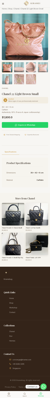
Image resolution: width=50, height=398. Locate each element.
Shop (10, 9)
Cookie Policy (40, 387)
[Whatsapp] (43, 387)
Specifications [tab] (10, 152)
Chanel (16, 9)
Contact (12, 312)
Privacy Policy (10, 387)
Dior (10, 336)
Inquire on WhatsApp (26, 125)
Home (4, 9)
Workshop (13, 308)
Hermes (12, 341)
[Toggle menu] (3, 4)
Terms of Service (25, 387)
